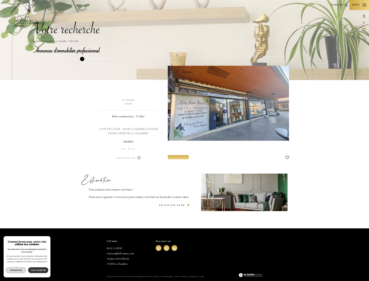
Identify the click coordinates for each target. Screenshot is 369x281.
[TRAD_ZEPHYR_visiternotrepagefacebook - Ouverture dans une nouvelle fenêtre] (158, 248)
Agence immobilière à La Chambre (50, 41)
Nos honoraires (148, 276)
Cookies (202, 276)
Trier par (258, 59)
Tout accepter (38, 270)
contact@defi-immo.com (120, 253)
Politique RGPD (193, 276)
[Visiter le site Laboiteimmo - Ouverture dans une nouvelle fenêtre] (250, 275)
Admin (177, 276)
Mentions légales (168, 276)
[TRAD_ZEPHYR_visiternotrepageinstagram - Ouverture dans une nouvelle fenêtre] (166, 248)
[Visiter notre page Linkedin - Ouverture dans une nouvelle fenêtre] (174, 248)
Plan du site (158, 276)
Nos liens (184, 276)
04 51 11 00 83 (114, 248)
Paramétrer (16, 270)
